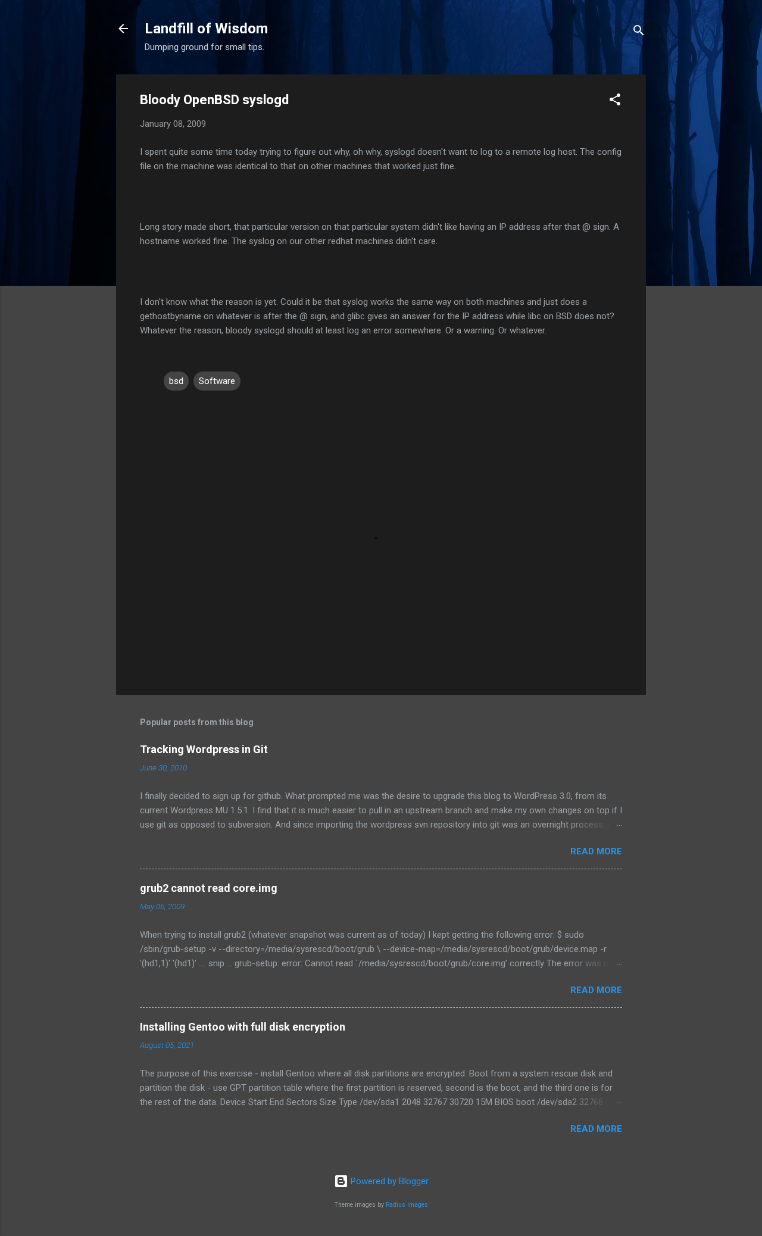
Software (217, 381)
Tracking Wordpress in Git (204, 749)
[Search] (639, 32)
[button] (615, 101)
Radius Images (407, 1205)
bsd (176, 381)
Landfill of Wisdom (206, 28)
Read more (596, 851)
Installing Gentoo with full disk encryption (242, 1026)
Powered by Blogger (388, 1181)
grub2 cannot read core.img (208, 888)
